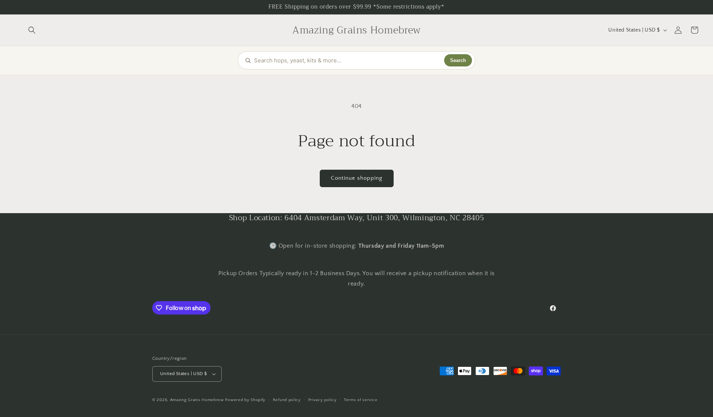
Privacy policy (322, 400)
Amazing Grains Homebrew (197, 400)
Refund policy (287, 400)
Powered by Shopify (245, 400)
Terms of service (360, 400)
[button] (32, 30)
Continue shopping (356, 178)
